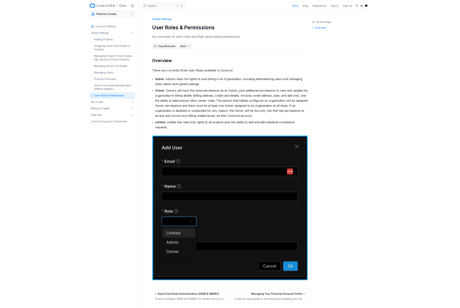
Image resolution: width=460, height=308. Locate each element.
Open (183, 46)
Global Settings (100, 32)
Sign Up (347, 5)
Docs (295, 5)
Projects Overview (105, 78)
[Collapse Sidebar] (132, 5)
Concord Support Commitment (109, 121)
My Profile (97, 101)
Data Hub (96, 114)
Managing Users (103, 72)
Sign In (335, 5)
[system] (366, 5)
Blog (305, 5)
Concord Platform (105, 26)
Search (165, 5)
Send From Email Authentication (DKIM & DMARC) (112, 87)
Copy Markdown (166, 46)
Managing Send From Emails (110, 65)
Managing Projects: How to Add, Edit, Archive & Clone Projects (113, 57)
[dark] (361, 5)
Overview (162, 60)
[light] (357, 5)
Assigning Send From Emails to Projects (112, 47)
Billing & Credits (100, 108)
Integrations (319, 5)
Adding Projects (103, 39)
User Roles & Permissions (109, 95)
